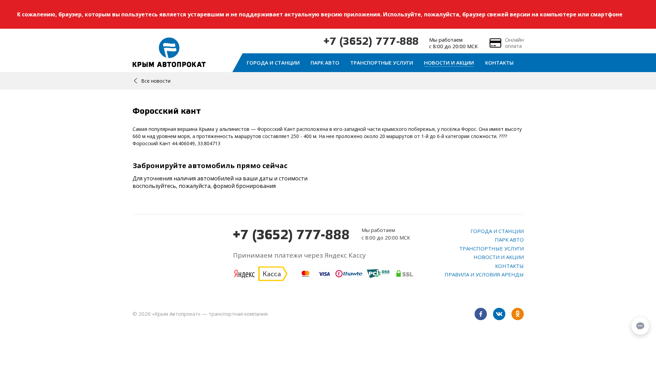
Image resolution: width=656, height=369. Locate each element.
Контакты (499, 62)
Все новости (155, 81)
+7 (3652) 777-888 (371, 42)
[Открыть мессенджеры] (640, 326)
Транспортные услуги (381, 62)
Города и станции (273, 62)
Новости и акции (449, 62)
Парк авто (325, 62)
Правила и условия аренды (484, 274)
